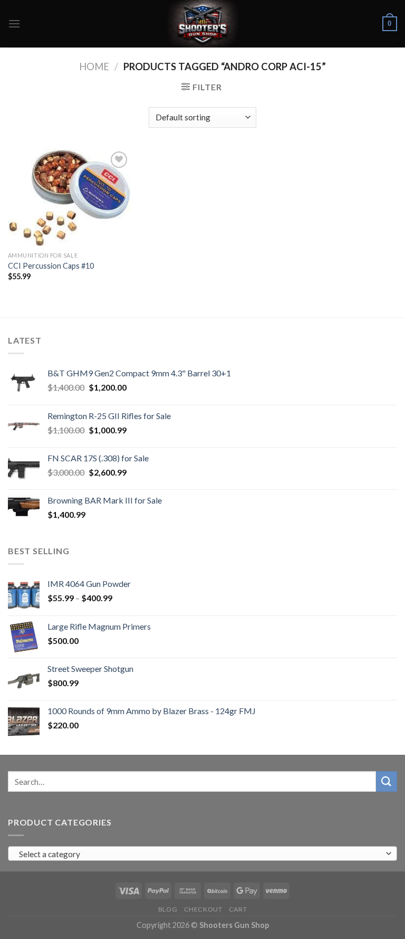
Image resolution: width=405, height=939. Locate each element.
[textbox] (200, 854)
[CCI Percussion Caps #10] (69, 197)
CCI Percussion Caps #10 (51, 265)
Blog (167, 909)
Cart (238, 909)
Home (94, 66)
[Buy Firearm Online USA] (202, 24)
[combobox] (202, 853)
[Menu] (14, 23)
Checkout (203, 909)
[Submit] (386, 781)
